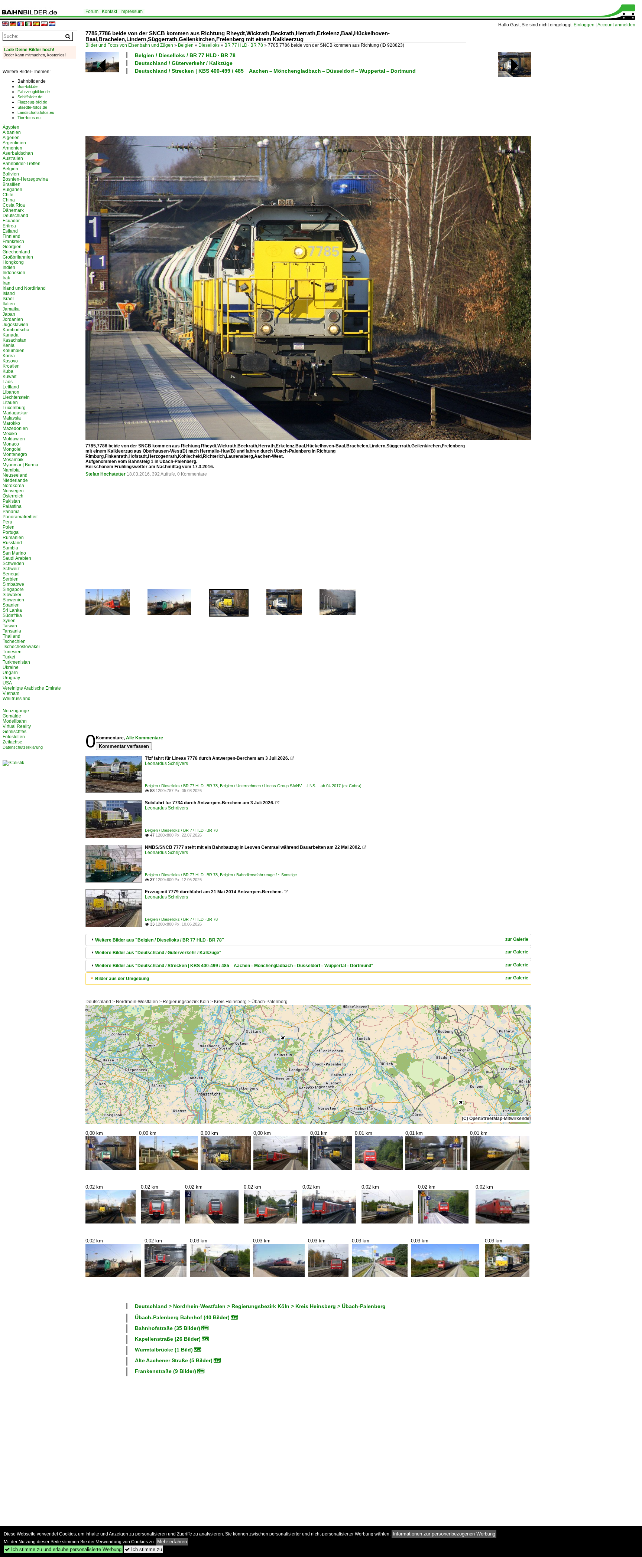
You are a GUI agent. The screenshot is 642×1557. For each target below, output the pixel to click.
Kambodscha (16, 329)
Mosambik (13, 459)
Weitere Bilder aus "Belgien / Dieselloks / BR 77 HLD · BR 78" (159, 940)
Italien (9, 303)
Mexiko (10, 433)
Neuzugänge (16, 710)
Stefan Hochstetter (105, 474)
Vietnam (11, 693)
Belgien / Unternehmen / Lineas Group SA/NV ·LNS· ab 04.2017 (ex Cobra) (290, 786)
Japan (9, 314)
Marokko (11, 423)
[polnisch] (44, 24)
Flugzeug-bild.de (32, 102)
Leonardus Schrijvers (166, 763)
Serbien (11, 579)
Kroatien (11, 366)
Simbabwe (13, 584)
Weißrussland (16, 698)
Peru (7, 522)
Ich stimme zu (143, 1549)
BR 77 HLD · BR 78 (243, 45)
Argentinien (14, 142)
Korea (9, 355)
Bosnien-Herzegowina (25, 179)
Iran (6, 283)
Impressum (131, 11)
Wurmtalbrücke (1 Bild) (164, 1350)
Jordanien (13, 319)
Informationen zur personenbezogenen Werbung (444, 1534)
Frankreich (13, 241)
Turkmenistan (16, 662)
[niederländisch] (52, 24)
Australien (13, 158)
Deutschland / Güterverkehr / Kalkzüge (184, 63)
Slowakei (12, 594)
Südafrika (12, 615)
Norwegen (13, 490)
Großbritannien (18, 257)
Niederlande (15, 480)
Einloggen (584, 24)
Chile (8, 194)
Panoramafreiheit (20, 516)
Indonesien (14, 272)
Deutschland (15, 215)
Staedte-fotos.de (32, 107)
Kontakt (109, 11)
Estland (10, 231)
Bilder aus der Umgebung (122, 978)
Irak (6, 277)
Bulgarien (12, 189)
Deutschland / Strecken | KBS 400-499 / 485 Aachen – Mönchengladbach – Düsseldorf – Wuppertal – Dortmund (275, 71)
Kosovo (10, 361)
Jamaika (11, 309)
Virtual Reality (17, 726)
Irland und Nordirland (24, 288)
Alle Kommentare (144, 737)
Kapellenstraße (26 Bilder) (168, 1339)
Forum (91, 11)
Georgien (12, 246)
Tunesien (12, 651)
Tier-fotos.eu (28, 117)
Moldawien (14, 438)
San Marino (14, 553)
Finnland (11, 236)
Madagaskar (15, 412)
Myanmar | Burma (20, 464)
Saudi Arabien (17, 558)
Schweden (13, 563)
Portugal (11, 532)
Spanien (11, 605)
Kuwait (9, 376)
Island (9, 293)
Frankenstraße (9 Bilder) (165, 1371)
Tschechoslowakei (21, 646)
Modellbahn (15, 721)
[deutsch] (13, 24)
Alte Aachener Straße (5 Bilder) (174, 1360)
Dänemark (13, 210)
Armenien (12, 148)
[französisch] (20, 24)
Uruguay (11, 677)
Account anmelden (616, 24)
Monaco (11, 444)
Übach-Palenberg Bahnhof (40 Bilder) (182, 1317)
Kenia (8, 345)
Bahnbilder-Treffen (21, 163)
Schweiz (11, 568)
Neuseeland (15, 475)
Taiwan (10, 625)
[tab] (308, 940)
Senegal (11, 574)
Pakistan (11, 501)
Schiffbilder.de (29, 97)
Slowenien (13, 599)
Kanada (11, 335)
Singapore (13, 589)
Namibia (11, 470)
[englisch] (5, 24)
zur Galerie (516, 939)
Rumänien (13, 537)
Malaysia (12, 418)
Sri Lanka (12, 610)
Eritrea (9, 226)
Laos (8, 381)
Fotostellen (14, 736)
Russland (12, 542)
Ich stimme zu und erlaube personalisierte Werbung (63, 1549)
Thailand (11, 636)
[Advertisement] (275, 104)
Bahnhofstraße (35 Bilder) (167, 1328)
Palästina (12, 506)
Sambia (10, 548)
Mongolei (12, 449)
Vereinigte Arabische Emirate (32, 688)
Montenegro (15, 454)
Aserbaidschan (18, 153)
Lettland (11, 387)
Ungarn (10, 672)
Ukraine (11, 667)
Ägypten (11, 127)
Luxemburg (14, 407)
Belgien (186, 45)
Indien (9, 267)
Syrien (9, 620)
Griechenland (16, 251)
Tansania (12, 631)
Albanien (12, 132)
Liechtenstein (16, 397)
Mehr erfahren (172, 1541)
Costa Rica (14, 205)
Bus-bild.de (27, 86)
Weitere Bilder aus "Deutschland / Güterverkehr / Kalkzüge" (158, 952)
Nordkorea (13, 485)
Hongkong (13, 262)
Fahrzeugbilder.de (33, 91)
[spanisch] (36, 24)
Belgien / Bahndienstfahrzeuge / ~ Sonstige (258, 875)
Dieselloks (209, 45)
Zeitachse (12, 742)
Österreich (13, 496)
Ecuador (11, 220)
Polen (8, 527)
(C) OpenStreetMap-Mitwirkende (495, 1118)
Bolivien (11, 174)
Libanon (11, 392)
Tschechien (14, 641)
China (9, 200)
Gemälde (12, 716)
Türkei (9, 657)
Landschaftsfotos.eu (35, 112)
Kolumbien (14, 350)
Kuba (8, 371)
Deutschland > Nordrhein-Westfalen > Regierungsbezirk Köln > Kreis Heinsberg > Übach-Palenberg (186, 1001)
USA (7, 683)
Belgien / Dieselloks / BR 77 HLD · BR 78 (185, 55)
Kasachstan (14, 340)
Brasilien (11, 184)
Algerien (11, 137)
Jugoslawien (15, 324)
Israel (8, 298)
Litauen (10, 402)
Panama (11, 511)
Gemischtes (14, 731)
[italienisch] (28, 24)
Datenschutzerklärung (23, 747)
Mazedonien (15, 428)
